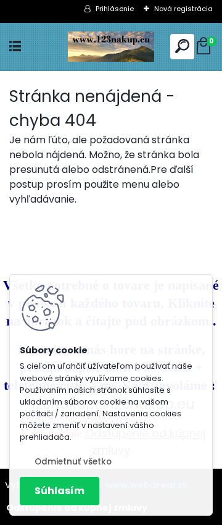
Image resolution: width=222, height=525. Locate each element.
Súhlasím (59, 491)
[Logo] (111, 46)
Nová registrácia (183, 9)
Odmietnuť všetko (73, 462)
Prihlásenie (115, 9)
